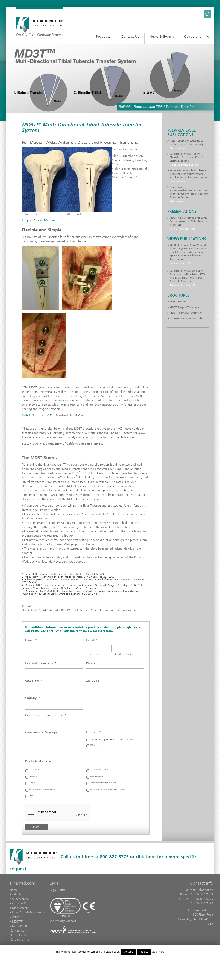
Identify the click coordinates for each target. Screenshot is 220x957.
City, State (33, 681)
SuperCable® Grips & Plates (100, 770)
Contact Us (17, 930)
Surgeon (95, 739)
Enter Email (93, 654)
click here (146, 856)
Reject (144, 951)
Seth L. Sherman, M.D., (38, 415)
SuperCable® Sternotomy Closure (103, 783)
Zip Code (92, 681)
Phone (90, 663)
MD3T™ (32, 783)
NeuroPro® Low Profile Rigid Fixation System (107, 789)
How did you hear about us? (45, 715)
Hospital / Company (40, 663)
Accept (128, 951)
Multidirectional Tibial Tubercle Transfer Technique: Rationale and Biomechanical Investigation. (189, 174)
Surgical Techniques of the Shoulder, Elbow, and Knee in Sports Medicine (187, 157)
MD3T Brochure (179, 301)
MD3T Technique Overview (186, 312)
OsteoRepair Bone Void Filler (186, 318)
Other (93, 745)
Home (14, 890)
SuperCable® (34, 770)
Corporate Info (19, 939)
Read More (157, 951)
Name (31, 640)
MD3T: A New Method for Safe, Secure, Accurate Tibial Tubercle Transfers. (189, 221)
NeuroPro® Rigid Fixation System (42, 789)
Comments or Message (41, 732)
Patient (109, 739)
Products (15, 894)
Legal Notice (58, 890)
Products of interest (38, 761)
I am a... (93, 732)
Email (91, 640)
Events (23, 935)
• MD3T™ (16, 921)
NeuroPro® (19, 926)
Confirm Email (124, 654)
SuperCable (18, 912)
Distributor (126, 739)
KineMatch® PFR (96, 776)
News (13, 935)
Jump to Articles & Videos (38, 220)
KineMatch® (20, 908)
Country (32, 698)
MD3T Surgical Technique (185, 307)
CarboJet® (33, 776)
